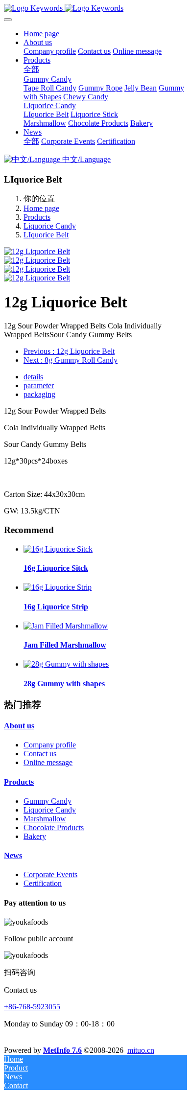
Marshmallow (45, 819)
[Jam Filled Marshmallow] (66, 626)
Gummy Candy (48, 801)
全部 (31, 69)
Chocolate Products (54, 827)
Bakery (35, 836)
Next (71, 360)
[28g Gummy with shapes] (66, 664)
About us (19, 726)
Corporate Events (50, 874)
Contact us (40, 753)
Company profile (50, 745)
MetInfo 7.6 (62, 1050)
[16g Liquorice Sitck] (58, 549)
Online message (48, 762)
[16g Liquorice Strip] (58, 587)
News (13, 855)
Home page (41, 33)
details (33, 376)
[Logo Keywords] (95, 8)
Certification (43, 883)
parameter (39, 385)
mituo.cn (140, 1050)
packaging (39, 394)
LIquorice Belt (46, 235)
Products (37, 217)
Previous (69, 351)
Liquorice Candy (50, 226)
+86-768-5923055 (32, 1006)
